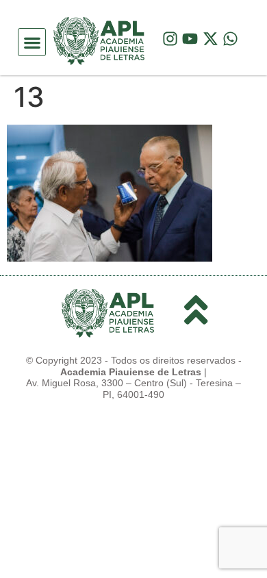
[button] (32, 42)
